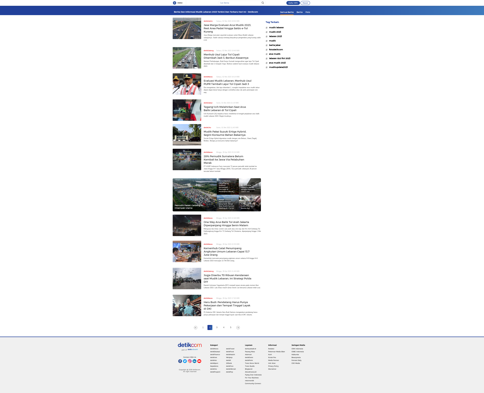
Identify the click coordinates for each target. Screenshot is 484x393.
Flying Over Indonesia (253, 375)
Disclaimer (272, 369)
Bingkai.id (248, 369)
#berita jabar (274, 45)
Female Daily (296, 360)
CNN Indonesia (297, 349)
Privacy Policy (273, 366)
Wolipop (229, 357)
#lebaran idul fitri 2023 (279, 58)
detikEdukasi (215, 352)
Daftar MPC (293, 3)
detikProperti (215, 372)
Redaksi (271, 349)
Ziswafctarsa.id (250, 372)
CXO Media (296, 363)
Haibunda (295, 354)
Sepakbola (214, 366)
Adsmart (248, 354)
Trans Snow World (252, 363)
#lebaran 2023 (275, 36)
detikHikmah (231, 369)
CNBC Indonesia (298, 352)
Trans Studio (250, 366)
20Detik (229, 363)
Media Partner (273, 360)
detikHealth (230, 354)
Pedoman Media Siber (276, 352)
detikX (228, 360)
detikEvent (249, 357)
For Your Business (252, 378)
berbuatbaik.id (250, 349)
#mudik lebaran (276, 27)
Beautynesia (296, 357)
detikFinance (215, 354)
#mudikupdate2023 (278, 67)
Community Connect (253, 383)
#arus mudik (274, 54)
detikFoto (229, 366)
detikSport (214, 363)
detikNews (214, 349)
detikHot (213, 360)
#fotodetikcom (275, 49)
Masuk (305, 3)
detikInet (213, 357)
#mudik (272, 40)
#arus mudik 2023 (277, 62)
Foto (308, 12)
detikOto (213, 369)
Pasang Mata (250, 352)
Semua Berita (287, 12)
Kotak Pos (272, 357)
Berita (299, 12)
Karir (270, 354)
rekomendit (249, 381)
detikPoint (249, 360)
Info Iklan (272, 363)
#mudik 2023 (274, 32)
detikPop (229, 372)
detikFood (230, 352)
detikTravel (230, 349)
